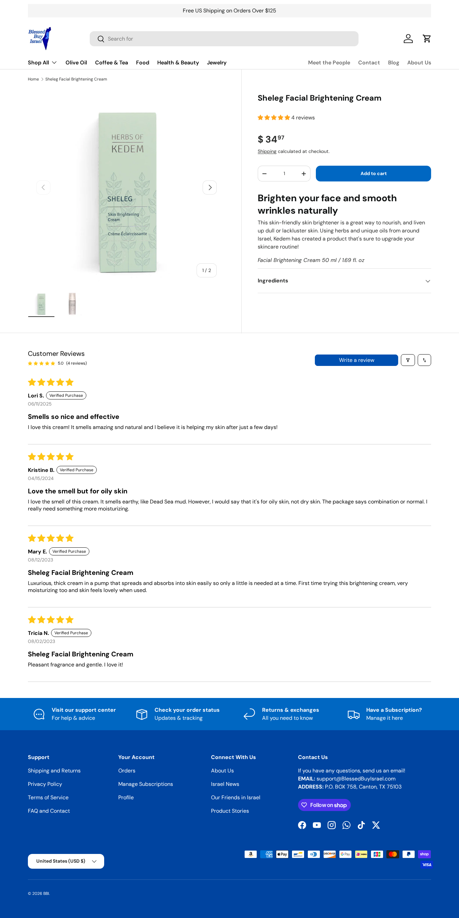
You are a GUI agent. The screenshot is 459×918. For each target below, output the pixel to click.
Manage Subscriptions (145, 784)
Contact (369, 62)
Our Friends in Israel (235, 797)
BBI (46, 893)
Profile (126, 797)
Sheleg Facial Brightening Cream (76, 79)
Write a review (356, 360)
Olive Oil (76, 62)
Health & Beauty (178, 62)
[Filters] (408, 360)
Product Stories (230, 810)
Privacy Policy (45, 784)
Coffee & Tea (111, 62)
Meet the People (329, 62)
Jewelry (216, 62)
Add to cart (374, 174)
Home (33, 79)
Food (142, 62)
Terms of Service (48, 797)
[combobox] (224, 38)
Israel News (225, 784)
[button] (274, 117)
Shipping (267, 151)
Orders (126, 770)
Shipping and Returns (54, 770)
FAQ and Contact (49, 810)
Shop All (38, 62)
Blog (393, 62)
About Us (419, 62)
